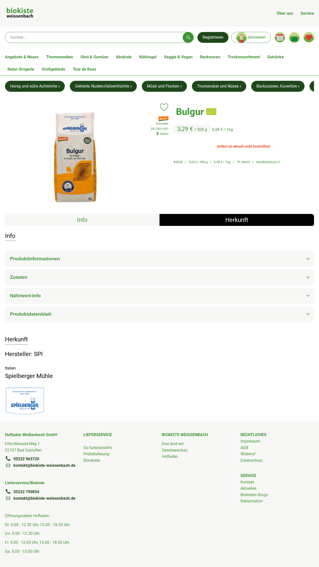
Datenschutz (251, 460)
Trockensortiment (244, 57)
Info (82, 219)
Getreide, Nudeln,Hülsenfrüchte (102, 86)
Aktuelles (248, 488)
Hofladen (170, 456)
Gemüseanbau (175, 450)
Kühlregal (148, 57)
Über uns (285, 13)
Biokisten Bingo (254, 494)
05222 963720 (26, 459)
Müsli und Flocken (163, 86)
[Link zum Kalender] (280, 37)
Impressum (250, 441)
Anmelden (257, 37)
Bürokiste (91, 460)
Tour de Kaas (84, 69)
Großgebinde (53, 69)
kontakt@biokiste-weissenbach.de (44, 465)
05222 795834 (26, 491)
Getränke (275, 57)
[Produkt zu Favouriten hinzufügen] (164, 107)
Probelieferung (96, 454)
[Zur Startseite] (20, 13)
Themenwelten (59, 57)
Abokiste (124, 57)
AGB (244, 447)
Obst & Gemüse (94, 57)
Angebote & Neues (22, 57)
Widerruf (247, 454)
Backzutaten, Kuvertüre (276, 86)
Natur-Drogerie (20, 69)
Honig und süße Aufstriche (33, 86)
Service (307, 13)
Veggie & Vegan (178, 57)
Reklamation (251, 501)
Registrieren (213, 37)
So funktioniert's (97, 447)
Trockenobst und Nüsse (218, 86)
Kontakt (247, 482)
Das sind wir (173, 443)
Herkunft (236, 219)
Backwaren (210, 57)
